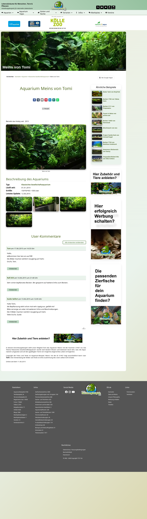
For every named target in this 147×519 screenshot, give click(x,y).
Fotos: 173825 (18, 402)
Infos (80, 12)
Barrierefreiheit (67, 452)
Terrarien (66, 12)
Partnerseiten (131, 392)
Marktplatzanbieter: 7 (20, 417)
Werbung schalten (113, 399)
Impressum (66, 455)
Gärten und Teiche (45, 12)
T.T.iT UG (80, 458)
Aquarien (7, 12)
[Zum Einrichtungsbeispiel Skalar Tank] (97, 95)
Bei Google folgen (107, 77)
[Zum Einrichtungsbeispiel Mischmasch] (97, 132)
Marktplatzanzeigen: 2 (20, 415)
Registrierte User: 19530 (21, 399)
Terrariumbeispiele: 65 (20, 397)
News (110, 402)
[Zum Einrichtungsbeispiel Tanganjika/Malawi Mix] (97, 160)
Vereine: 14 (17, 420)
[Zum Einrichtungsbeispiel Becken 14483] (97, 124)
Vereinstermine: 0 (19, 422)
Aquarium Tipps (23, 12)
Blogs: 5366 (17, 412)
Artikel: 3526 (17, 410)
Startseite (17, 76)
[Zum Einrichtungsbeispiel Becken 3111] (97, 110)
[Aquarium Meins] (19, 210)
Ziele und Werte (113, 394)
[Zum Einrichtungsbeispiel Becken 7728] (97, 146)
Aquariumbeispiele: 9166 (21, 392)
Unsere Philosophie (114, 397)
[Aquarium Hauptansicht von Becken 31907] (46, 168)
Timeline (110, 404)
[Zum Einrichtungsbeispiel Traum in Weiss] (97, 117)
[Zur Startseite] (91, 395)
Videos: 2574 (17, 404)
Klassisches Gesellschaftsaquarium (38, 76)
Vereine (111, 12)
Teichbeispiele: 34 (19, 394)
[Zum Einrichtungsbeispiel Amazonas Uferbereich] (97, 153)
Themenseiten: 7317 (41, 433)
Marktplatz (95, 12)
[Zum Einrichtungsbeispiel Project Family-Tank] (97, 139)
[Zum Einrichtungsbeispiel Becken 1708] (97, 103)
